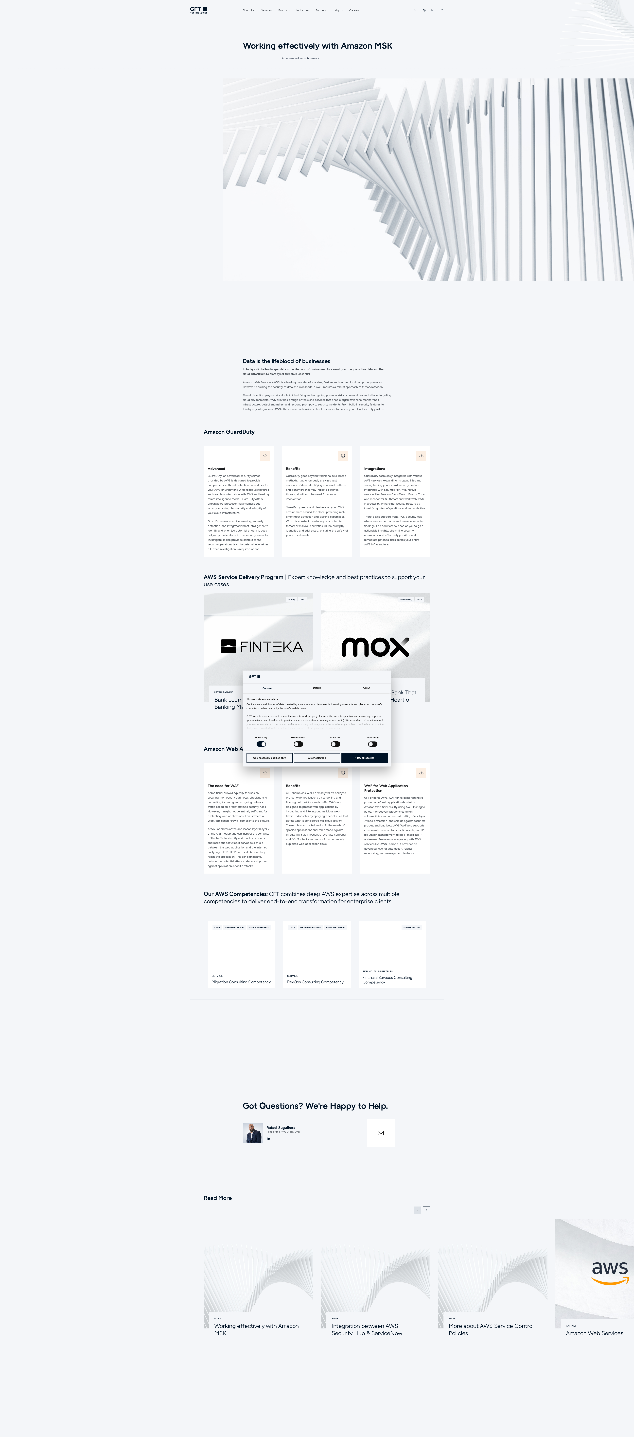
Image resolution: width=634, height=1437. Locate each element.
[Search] (416, 10)
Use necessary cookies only (269, 757)
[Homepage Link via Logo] (199, 10)
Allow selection (317, 757)
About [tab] (366, 687)
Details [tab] (317, 687)
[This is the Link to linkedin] (268, 1139)
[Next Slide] (426, 1210)
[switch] (298, 744)
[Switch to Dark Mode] (441, 10)
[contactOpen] (381, 1133)
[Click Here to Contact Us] (433, 10)
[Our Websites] (424, 10)
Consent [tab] (267, 688)
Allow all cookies (364, 757)
